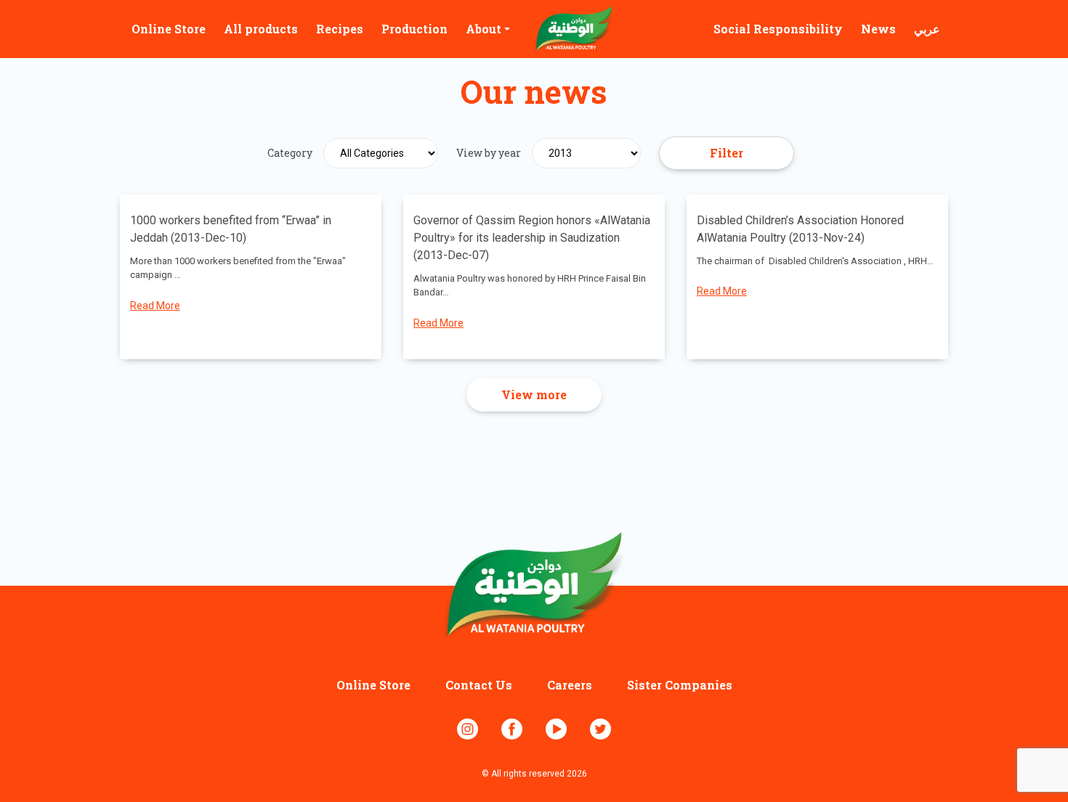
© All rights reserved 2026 (534, 774)
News (878, 28)
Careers (569, 684)
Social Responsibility (778, 28)
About (483, 28)
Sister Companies (679, 684)
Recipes (339, 28)
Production (414, 28)
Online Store (169, 28)
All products (261, 28)
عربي (927, 28)
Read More (155, 305)
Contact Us (478, 684)
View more (534, 394)
